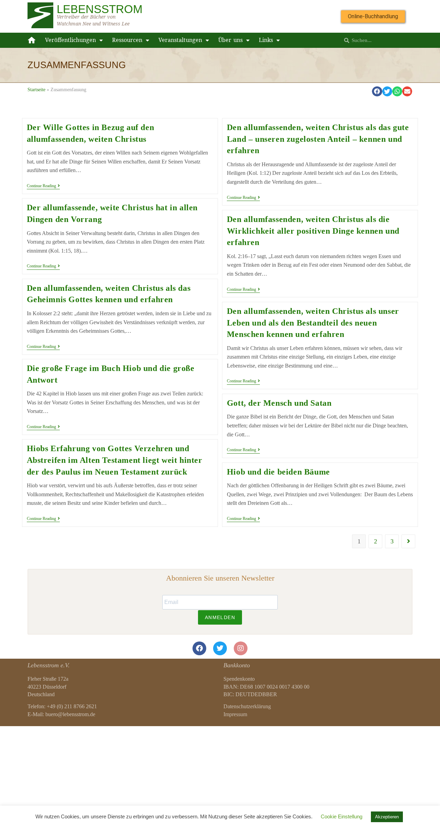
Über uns (230, 40)
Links (266, 40)
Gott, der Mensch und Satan (279, 403)
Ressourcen (127, 40)
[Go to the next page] (408, 541)
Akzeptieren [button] (387, 816)
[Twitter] (220, 648)
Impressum (235, 714)
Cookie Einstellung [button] (341, 816)
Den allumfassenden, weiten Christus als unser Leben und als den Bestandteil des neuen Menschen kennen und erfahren (313, 323)
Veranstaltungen (180, 40)
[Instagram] (241, 648)
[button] (377, 91)
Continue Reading (43, 185)
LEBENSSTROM (99, 9)
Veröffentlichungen (70, 40)
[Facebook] (199, 648)
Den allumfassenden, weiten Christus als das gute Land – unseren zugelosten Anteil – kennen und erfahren (318, 139)
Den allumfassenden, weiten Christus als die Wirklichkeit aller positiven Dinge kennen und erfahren (313, 231)
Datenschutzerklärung (247, 706)
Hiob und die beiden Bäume (278, 471)
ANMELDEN (220, 617)
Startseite (36, 89)
